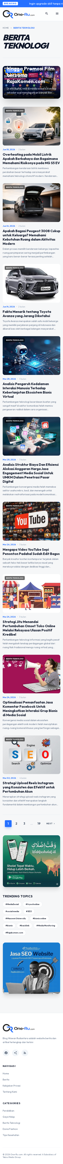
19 (38, 823)
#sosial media (12, 911)
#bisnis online (39, 918)
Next (50, 823)
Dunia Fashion (10, 1129)
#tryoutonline (32, 904)
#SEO (29, 911)
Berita (6, 1079)
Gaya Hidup (9, 1116)
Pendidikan (8, 1110)
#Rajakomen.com (14, 932)
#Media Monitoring (45, 925)
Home (6, 28)
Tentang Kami (10, 1091)
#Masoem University (16, 918)
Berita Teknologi (11, 1122)
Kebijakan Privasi (11, 1085)
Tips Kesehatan (11, 1135)
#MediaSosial (12, 904)
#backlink (24, 925)
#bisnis (9, 925)
